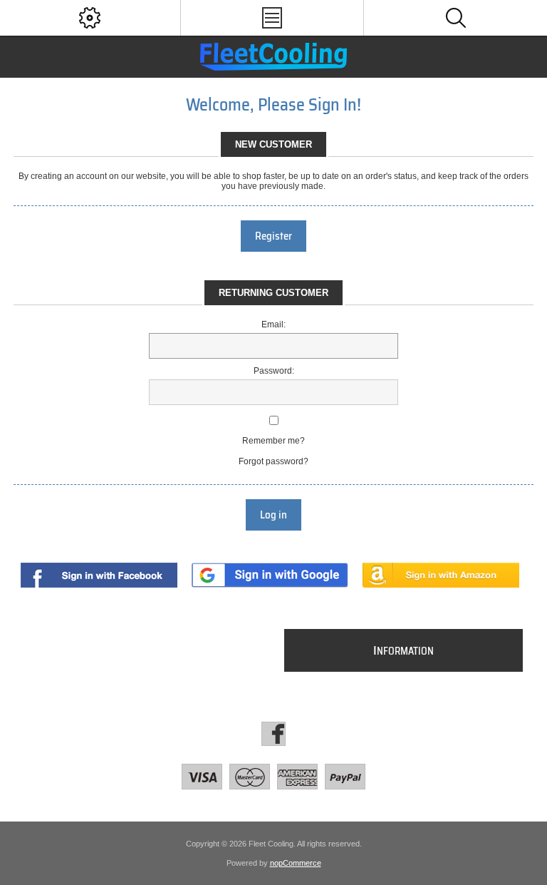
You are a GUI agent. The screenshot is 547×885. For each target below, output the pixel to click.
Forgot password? (273, 461)
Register (273, 236)
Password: (274, 371)
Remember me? (273, 441)
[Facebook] (273, 733)
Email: (273, 324)
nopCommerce (295, 863)
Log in (273, 514)
